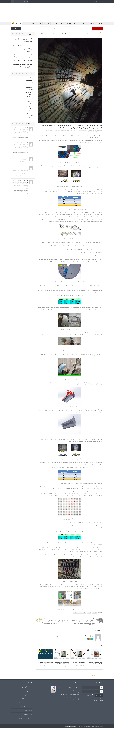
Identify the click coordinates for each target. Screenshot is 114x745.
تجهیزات (30, 85)
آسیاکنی (94, 612)
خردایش (89, 612)
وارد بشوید (90, 675)
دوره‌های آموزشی (90, 23)
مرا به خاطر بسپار (87, 695)
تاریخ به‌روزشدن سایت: (26, 719)
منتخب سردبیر (29, 106)
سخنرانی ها (29, 97)
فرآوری (84, 612)
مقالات (30, 104)
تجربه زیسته (29, 83)
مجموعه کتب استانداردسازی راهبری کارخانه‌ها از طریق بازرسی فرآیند (20, 160)
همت (61, 23)
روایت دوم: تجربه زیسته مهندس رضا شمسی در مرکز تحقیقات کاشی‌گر (46, 29)
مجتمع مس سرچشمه (77, 612)
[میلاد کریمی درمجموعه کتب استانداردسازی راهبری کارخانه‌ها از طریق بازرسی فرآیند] (31, 160)
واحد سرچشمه (64, 130)
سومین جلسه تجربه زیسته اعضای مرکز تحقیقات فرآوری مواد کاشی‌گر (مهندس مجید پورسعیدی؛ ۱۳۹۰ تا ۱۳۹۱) (62, 663)
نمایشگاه (30, 111)
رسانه (30, 94)
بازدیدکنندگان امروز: (27, 695)
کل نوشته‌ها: (29, 715)
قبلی (93, 619)
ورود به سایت (99, 695)
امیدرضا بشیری (91, 130)
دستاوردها (30, 90)
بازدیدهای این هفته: (27, 703)
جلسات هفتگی (70, 130)
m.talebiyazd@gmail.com (22, 180)
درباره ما (45, 23)
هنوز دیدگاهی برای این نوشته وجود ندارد (53, 130)
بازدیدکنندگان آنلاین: (27, 687)
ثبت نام (101, 698)
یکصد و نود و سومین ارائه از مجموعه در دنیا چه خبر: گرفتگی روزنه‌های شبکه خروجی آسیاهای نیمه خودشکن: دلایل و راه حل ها (83, 29)
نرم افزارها (80, 23)
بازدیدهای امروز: (28, 691)
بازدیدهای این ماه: (27, 707)
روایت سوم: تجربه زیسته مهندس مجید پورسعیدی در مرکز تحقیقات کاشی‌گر (78, 662)
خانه (99, 23)
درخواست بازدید (35, 23)
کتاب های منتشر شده (27, 99)
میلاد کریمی (25, 157)
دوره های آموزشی (28, 92)
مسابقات (30, 101)
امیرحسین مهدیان (24, 127)
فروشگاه (53, 23)
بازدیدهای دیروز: (28, 699)
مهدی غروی (25, 167)
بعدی (47, 619)
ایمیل (87, 131)
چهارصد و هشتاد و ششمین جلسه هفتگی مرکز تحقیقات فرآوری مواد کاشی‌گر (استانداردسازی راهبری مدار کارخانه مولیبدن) (20, 132)
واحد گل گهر (29, 118)
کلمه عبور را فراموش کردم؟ (98, 700)
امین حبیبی (25, 142)
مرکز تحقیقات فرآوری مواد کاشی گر (71, 726)
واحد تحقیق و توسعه (28, 113)
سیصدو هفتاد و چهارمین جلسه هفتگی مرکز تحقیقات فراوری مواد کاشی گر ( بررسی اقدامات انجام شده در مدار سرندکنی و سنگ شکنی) (56, 621)
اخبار (74, 130)
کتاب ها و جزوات (69, 23)
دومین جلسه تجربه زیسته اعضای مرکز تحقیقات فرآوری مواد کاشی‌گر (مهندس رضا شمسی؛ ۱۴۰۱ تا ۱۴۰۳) (22, 66)
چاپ (91, 131)
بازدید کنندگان (29, 80)
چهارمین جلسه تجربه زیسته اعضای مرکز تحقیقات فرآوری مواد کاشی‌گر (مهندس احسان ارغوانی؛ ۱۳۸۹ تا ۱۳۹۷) (94, 663)
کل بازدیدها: (29, 711)
